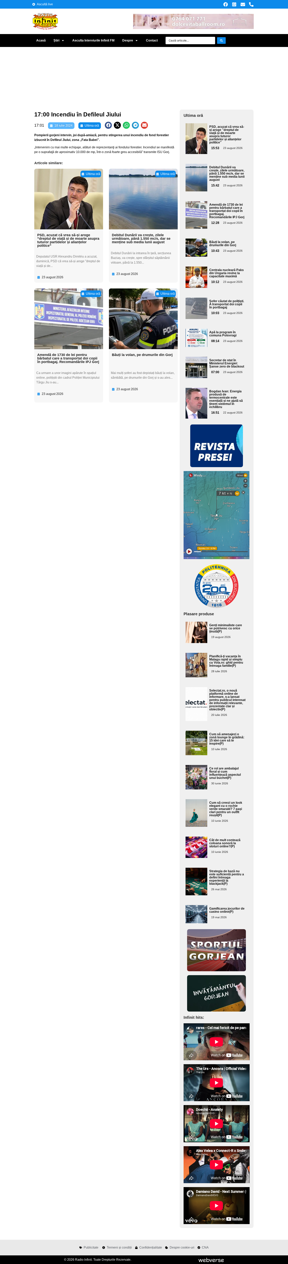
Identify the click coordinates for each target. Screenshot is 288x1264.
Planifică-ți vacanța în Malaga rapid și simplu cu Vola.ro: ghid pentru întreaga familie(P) (226, 661)
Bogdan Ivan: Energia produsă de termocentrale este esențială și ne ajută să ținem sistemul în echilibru (226, 399)
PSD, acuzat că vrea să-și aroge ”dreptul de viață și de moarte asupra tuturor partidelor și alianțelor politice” (68, 240)
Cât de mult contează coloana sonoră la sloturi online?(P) (224, 843)
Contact (152, 40)
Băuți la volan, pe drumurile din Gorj (142, 355)
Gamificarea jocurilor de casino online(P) (227, 910)
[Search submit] (221, 40)
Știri (56, 40)
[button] (108, 125)
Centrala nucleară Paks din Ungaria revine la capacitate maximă (226, 273)
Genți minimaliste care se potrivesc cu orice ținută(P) (225, 628)
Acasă (41, 40)
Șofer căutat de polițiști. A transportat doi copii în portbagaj (226, 304)
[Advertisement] (144, 76)
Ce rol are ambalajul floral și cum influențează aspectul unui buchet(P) (225, 773)
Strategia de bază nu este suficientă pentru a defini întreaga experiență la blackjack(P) (226, 877)
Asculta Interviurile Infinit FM (93, 40)
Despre (127, 40)
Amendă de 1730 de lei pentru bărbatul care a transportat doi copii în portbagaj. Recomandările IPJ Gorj (68, 358)
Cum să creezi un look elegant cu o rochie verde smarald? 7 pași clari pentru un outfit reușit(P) (225, 809)
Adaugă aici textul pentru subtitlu (196, 132)
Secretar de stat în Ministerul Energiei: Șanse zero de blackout (226, 363)
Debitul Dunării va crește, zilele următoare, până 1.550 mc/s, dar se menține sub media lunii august (141, 238)
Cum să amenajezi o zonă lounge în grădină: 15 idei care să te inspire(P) (226, 738)
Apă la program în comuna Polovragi (222, 334)
